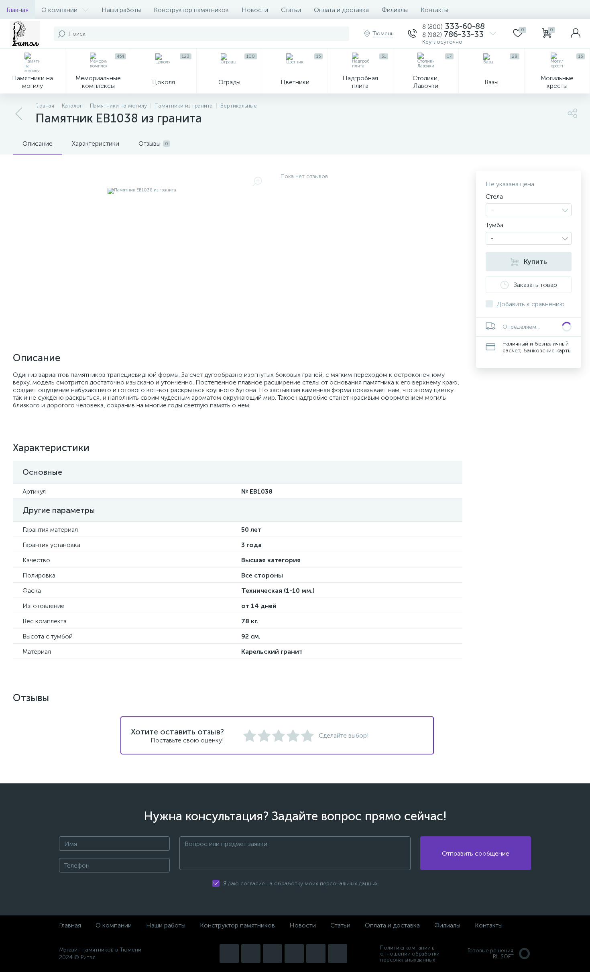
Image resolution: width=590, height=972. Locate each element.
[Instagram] (229, 953)
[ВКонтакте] (272, 953)
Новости (255, 10)
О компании (59, 10)
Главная (17, 10)
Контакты (434, 10)
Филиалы (395, 10)
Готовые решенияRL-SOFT (490, 954)
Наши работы (121, 10)
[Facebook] (316, 953)
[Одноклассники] (337, 953)
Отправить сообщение (475, 853)
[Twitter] (294, 953)
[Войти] (575, 33)
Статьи (291, 10)
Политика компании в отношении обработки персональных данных (409, 954)
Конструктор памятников (191, 10)
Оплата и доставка (341, 10)
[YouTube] (250, 953)
